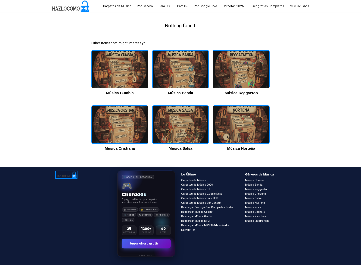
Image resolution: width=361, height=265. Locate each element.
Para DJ (182, 6)
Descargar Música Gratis (196, 216)
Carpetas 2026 (233, 6)
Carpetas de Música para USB (199, 198)
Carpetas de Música (117, 6)
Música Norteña (255, 202)
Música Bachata (255, 211)
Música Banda (253, 184)
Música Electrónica (257, 220)
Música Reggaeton (256, 189)
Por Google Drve (205, 6)
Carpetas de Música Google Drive (201, 193)
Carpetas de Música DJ (195, 189)
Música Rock (253, 207)
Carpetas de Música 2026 (197, 184)
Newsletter (188, 230)
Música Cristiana (255, 193)
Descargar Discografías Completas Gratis (207, 207)
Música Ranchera (255, 216)
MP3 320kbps (299, 6)
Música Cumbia (254, 180)
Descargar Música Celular (197, 211)
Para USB (165, 6)
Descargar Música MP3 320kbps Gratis (205, 225)
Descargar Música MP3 (195, 220)
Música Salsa (253, 198)
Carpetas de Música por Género (201, 202)
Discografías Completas (267, 6)
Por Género (145, 6)
